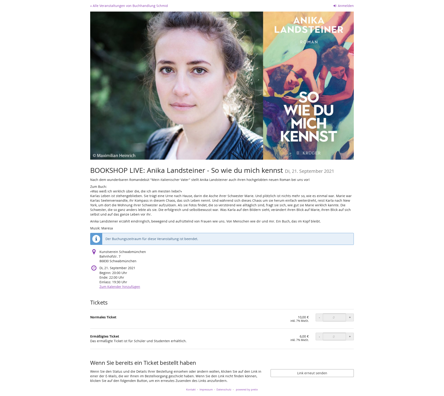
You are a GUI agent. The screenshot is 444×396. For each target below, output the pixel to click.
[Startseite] (222, 86)
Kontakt (191, 389)
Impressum (206, 389)
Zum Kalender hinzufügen (119, 286)
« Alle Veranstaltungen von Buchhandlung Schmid (129, 5)
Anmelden (345, 5)
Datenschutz (223, 389)
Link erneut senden (312, 373)
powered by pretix (247, 389)
